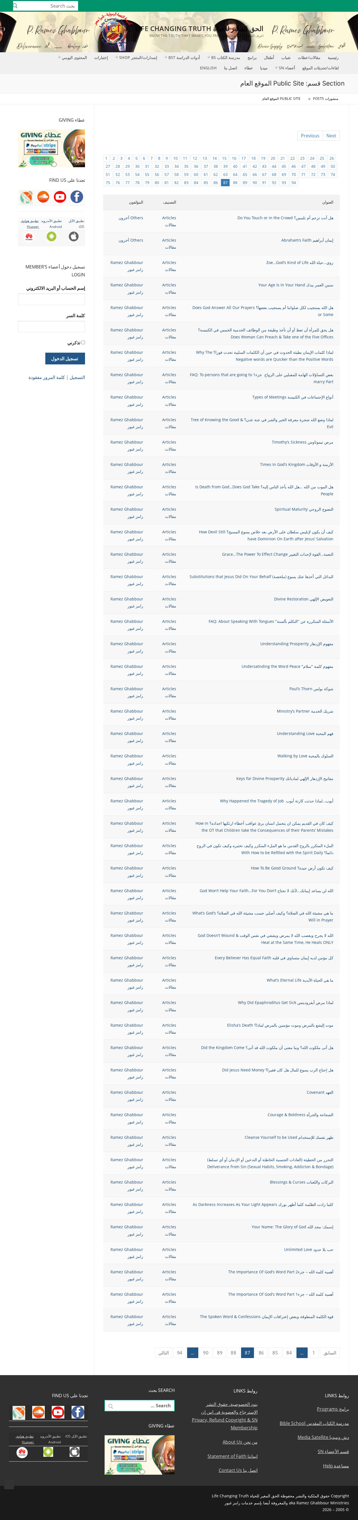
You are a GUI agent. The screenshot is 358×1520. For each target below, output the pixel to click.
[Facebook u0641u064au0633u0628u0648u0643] (348, 6)
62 (215, 174)
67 (264, 174)
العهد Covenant (320, 1092)
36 (196, 166)
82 (176, 182)
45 (284, 166)
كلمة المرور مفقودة (47, 377)
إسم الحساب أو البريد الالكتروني (55, 288)
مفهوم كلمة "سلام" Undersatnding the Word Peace (287, 666)
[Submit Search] (15, 6)
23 (302, 158)
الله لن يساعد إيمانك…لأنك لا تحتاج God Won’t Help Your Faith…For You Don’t (266, 890)
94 (293, 182)
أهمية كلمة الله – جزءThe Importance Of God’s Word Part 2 (280, 1271)
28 (118, 166)
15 (224, 158)
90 (255, 182)
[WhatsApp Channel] (308, 6)
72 (313, 174)
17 (243, 158)
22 (292, 158)
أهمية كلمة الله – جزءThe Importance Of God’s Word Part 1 (280, 1294)
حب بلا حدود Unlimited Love (308, 1249)
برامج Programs (333, 1409)
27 (108, 166)
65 (245, 174)
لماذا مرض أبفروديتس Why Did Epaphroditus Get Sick (285, 1002)
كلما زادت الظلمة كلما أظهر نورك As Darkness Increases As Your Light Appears (263, 1204)
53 (127, 174)
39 (225, 166)
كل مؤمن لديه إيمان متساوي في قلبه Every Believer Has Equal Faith (274, 957)
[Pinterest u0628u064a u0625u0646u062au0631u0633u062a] (299, 6)
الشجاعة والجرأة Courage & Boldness (300, 1114)
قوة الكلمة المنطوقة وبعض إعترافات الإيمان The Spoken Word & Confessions (266, 1316)
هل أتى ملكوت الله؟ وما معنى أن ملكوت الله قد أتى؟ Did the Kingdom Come (267, 1047)
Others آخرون (131, 217)
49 (323, 166)
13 (204, 158)
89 (245, 182)
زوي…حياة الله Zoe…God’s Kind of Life (299, 262)
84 (196, 182)
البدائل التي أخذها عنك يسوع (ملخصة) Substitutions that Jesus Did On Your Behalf (261, 576)
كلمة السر (75, 315)
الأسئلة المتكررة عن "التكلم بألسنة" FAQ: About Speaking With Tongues (271, 621)
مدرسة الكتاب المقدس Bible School (314, 1423)
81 (166, 182)
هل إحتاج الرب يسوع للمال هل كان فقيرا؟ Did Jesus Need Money (277, 1070)
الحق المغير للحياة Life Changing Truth (199, 28)
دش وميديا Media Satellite (323, 1437)
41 (245, 166)
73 (323, 174)
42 (255, 166)
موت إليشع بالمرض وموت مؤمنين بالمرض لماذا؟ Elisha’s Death (280, 1025)
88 (235, 182)
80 (157, 182)
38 (215, 166)
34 (176, 166)
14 (214, 158)
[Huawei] (275, 6)
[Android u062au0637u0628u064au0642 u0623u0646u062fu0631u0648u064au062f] (291, 6)
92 (274, 182)
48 (313, 166)
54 (137, 174)
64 (235, 174)
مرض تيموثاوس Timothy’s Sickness (302, 442)
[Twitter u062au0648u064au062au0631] (324, 6)
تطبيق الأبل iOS (76, 1436)
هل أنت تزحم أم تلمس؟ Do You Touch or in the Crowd (285, 217)
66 (255, 174)
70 (293, 174)
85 (206, 182)
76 (118, 182)
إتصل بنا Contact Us (238, 1470)
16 (234, 158)
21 (283, 158)
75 (108, 182)
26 (331, 158)
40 (235, 166)
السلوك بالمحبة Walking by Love (305, 755)
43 (264, 166)
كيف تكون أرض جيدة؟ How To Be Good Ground (292, 868)
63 (225, 174)
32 (157, 166)
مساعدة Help (336, 1466)
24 (312, 158)
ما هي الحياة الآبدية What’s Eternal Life (300, 980)
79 (147, 182)
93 (284, 182)
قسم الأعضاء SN (333, 1451)
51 (108, 174)
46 (293, 166)
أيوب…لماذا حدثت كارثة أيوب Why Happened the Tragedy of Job (276, 800)
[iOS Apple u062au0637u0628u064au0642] (283, 6)
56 (157, 174)
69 (284, 174)
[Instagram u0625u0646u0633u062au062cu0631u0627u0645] (316, 6)
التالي (163, 1353)
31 (147, 166)
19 (263, 158)
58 (176, 174)
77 (127, 182)
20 (273, 158)
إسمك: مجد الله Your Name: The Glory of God (292, 1226)
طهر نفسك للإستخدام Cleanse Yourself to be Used (289, 1137)
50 (333, 166)
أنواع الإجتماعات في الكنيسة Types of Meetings (292, 397)
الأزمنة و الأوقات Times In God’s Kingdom (296, 464)
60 (196, 174)
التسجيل (77, 377)
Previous (310, 136)
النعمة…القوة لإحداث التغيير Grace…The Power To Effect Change (277, 554)
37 (206, 166)
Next (331, 136)
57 (166, 174)
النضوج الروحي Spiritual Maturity (304, 509)
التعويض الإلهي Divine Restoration (303, 599)
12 (195, 158)
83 (186, 182)
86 (215, 182)
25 (322, 158)
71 (303, 174)
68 (274, 174)
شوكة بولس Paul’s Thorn (311, 688)
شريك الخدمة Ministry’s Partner (305, 711)
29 (127, 166)
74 (333, 174)
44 (274, 166)
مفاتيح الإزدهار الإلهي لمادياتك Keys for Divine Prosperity (284, 778)
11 (185, 158)
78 (137, 182)
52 (118, 174)
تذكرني (73, 343)
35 (186, 166)
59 (186, 174)
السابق (330, 1353)
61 (206, 174)
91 (264, 182)
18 (253, 158)
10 (175, 158)
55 (147, 174)
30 (137, 166)
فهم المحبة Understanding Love (305, 733)
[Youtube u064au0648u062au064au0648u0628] (340, 6)
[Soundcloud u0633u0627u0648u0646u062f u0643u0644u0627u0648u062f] (332, 6)
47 (303, 166)
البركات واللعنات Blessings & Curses (301, 1182)
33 (166, 166)
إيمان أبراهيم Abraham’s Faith (307, 240)
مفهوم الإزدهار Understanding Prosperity (296, 643)
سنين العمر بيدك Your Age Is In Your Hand (295, 284)
